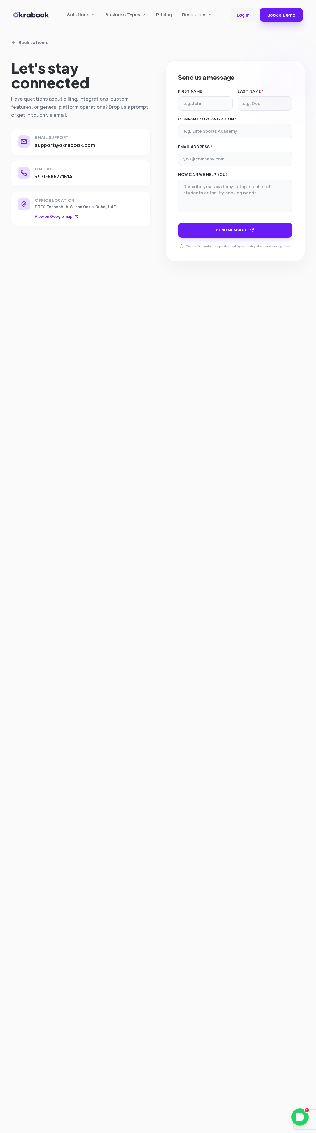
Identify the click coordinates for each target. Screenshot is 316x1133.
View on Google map (54, 216)
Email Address (195, 146)
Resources (194, 14)
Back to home (33, 42)
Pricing (164, 14)
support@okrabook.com (65, 145)
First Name (190, 91)
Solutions (78, 14)
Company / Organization (207, 119)
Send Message (231, 230)
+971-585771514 (53, 176)
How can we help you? (203, 174)
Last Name (251, 91)
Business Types (122, 14)
